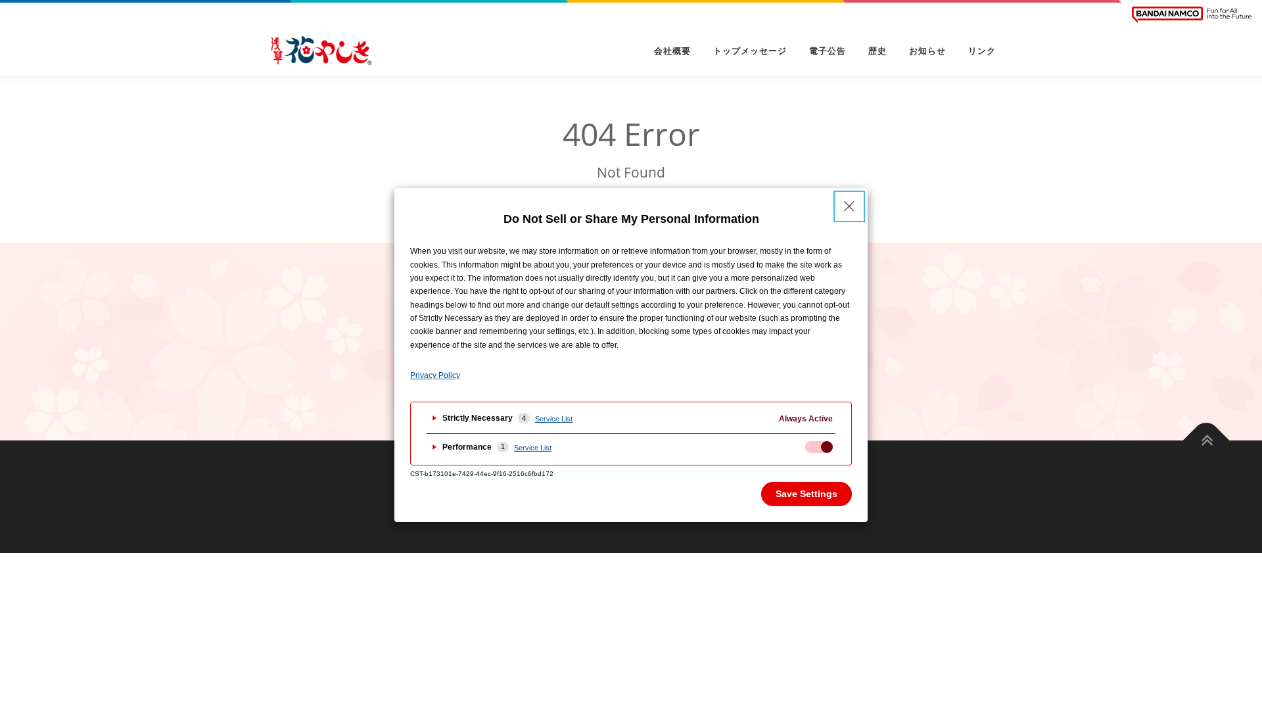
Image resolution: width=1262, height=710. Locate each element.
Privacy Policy (435, 375)
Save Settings (806, 493)
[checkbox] (819, 447)
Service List (554, 419)
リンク (982, 51)
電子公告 (827, 51)
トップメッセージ (750, 51)
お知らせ (927, 51)
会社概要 (672, 51)
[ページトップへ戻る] (1206, 440)
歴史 (877, 51)
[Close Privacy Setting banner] (849, 206)
